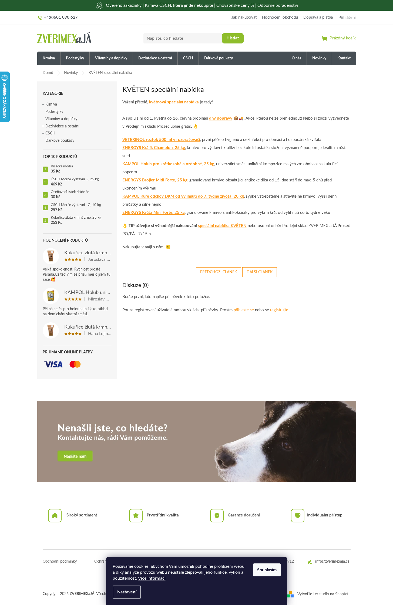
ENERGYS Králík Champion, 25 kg (153, 148)
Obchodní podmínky (60, 561)
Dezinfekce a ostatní (62, 126)
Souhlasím (267, 570)
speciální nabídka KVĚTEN (222, 226)
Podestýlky (54, 112)
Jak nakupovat (244, 17)
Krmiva (51, 104)
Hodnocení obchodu (280, 17)
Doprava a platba (318, 17)
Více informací (152, 578)
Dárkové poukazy (59, 141)
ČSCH (50, 133)
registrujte (279, 310)
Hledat (233, 38)
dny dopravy (220, 118)
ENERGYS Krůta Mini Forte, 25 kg (153, 213)
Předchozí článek (218, 272)
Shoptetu (343, 594)
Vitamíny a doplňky (61, 119)
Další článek (260, 272)
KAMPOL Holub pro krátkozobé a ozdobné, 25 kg (168, 164)
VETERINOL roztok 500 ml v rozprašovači (161, 140)
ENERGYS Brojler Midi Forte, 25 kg (154, 180)
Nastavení (126, 592)
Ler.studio (321, 594)
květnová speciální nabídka (174, 102)
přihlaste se (244, 310)
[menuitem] (48, 58)
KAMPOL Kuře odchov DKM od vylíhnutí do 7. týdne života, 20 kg (183, 196)
